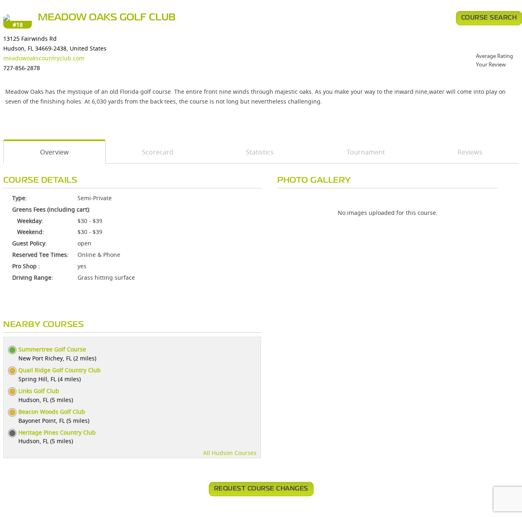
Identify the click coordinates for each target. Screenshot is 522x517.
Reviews (470, 152)
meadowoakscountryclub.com (43, 58)
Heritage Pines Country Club (57, 432)
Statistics (260, 152)
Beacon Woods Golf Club (51, 411)
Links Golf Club (38, 391)
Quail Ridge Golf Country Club (59, 370)
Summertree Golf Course (52, 349)
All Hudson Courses (230, 453)
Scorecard (157, 152)
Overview (54, 152)
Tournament (366, 152)
